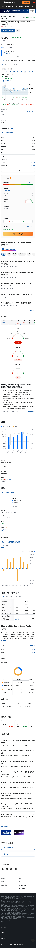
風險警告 (3, 938)
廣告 (2, 881)
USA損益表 (5, 537)
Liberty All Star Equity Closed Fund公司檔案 (16, 627)
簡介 (6, 65)
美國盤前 (27, 7)
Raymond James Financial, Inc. (11, 710)
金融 (33, 649)
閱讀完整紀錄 (31, 411)
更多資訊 (8, 54)
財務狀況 (21, 61)
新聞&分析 (14, 61)
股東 (3, 659)
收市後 (4, 47)
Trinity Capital (20, 722)
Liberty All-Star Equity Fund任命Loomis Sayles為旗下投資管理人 (17, 263)
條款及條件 (3, 927)
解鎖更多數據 (30, 111)
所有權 (10, 65)
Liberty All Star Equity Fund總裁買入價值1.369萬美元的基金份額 (18, 274)
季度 (7, 546)
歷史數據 (16, 65)
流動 (20, 881)
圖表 (7, 61)
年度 (2, 546)
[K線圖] (3, 69)
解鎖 (17, 619)
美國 (33, 652)
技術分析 (4, 316)
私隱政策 (3, 933)
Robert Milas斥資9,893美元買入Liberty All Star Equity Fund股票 (16, 285)
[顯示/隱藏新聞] (11, 69)
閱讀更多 (3, 641)
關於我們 (3, 878)
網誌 (20, 878)
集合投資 (32, 645)
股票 (3, 7)
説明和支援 (4, 885)
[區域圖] (5, 69)
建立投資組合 (22, 885)
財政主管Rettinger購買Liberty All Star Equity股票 (16, 294)
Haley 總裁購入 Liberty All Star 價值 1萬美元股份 (16, 303)
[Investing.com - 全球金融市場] (9, 2)
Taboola (33, 722)
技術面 (28, 61)
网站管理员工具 (23, 888)
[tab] (4, 322)
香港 (15, 7)
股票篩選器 (9, 7)
